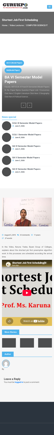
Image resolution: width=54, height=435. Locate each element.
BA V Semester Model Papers (26, 157)
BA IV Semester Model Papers (26, 169)
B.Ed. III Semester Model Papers (27, 123)
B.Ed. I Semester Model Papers (26, 134)
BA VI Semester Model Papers (26, 146)
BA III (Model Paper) (14, 63)
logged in (19, 382)
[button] (49, 7)
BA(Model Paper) (13, 70)
